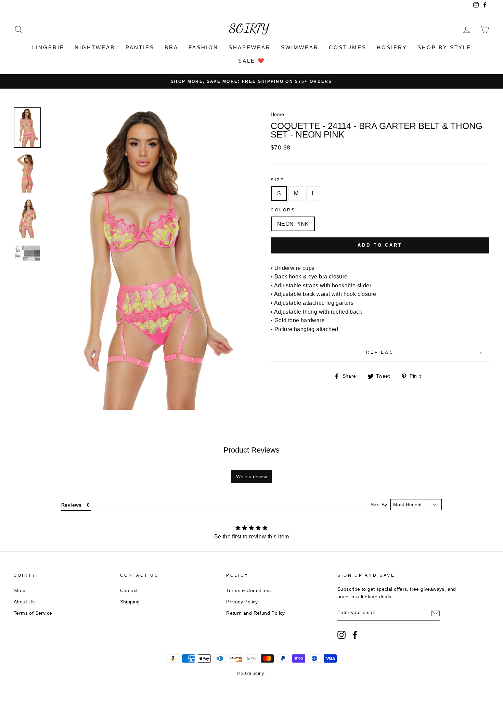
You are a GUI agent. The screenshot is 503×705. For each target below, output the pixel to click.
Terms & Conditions (248, 590)
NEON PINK (293, 224)
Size (277, 180)
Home (277, 114)
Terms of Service (33, 613)
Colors (283, 210)
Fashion (203, 47)
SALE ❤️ (251, 61)
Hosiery (392, 47)
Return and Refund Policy (255, 613)
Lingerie (48, 47)
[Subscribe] (435, 613)
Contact (129, 590)
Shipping (130, 601)
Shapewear (250, 47)
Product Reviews (251, 450)
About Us (24, 601)
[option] (251, 81)
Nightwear (95, 47)
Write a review (251, 476)
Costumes (347, 47)
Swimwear (300, 47)
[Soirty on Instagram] (341, 635)
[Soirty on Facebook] (355, 635)
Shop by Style (444, 47)
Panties (140, 47)
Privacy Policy (242, 601)
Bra (171, 47)
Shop (20, 590)
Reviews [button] (71, 505)
